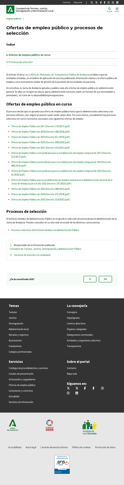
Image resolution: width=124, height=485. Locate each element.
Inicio (38, 9)
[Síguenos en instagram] (113, 2)
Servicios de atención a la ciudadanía (32, 254)
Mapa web (78, 2)
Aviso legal (31, 447)
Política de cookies (81, 447)
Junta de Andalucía (11, 9)
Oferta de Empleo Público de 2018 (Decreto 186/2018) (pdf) (40, 131)
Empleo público (13, 18)
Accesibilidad (14, 447)
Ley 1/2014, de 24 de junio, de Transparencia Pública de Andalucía (57, 74)
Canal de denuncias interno (54, 447)
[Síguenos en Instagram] (109, 2)
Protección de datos (105, 447)
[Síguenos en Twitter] (92, 2)
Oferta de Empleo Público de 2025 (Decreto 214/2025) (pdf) (40, 199)
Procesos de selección (21, 62)
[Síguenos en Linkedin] (117, 2)
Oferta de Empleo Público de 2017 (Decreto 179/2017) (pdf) (40, 126)
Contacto (66, 2)
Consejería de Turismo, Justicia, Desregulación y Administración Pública (45, 248)
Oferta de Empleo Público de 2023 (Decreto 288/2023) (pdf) (40, 188)
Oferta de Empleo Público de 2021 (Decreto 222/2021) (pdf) (40, 147)
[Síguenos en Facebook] (101, 2)
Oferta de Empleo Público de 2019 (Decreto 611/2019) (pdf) (40, 137)
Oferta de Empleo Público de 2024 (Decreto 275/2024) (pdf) (40, 194)
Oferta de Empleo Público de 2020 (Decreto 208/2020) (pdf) (40, 142)
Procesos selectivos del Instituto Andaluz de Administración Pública (45, 230)
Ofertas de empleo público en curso (30, 54)
